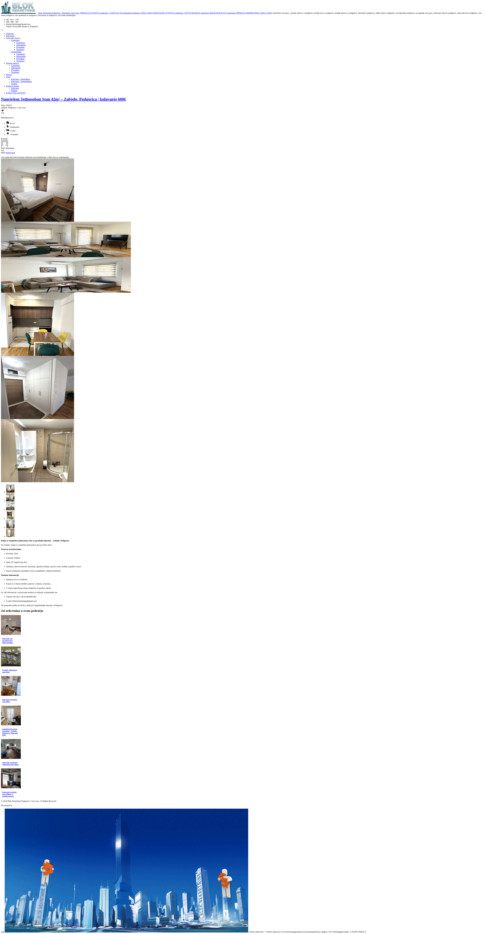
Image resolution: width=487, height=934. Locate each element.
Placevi (9, 75)
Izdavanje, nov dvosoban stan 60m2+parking (7, 641)
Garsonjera (20, 43)
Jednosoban (21, 45)
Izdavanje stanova (13, 38)
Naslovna (10, 33)
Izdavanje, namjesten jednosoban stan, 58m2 (10, 764)
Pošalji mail (10, 153)
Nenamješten (16, 52)
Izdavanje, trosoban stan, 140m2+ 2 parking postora (9, 794)
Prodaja (14, 84)
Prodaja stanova (12, 63)
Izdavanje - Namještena (20, 79)
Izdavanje (15, 88)
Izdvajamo (10, 36)
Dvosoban (20, 47)
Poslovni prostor (12, 86)
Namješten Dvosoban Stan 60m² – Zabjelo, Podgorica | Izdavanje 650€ (10, 732)
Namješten (15, 40)
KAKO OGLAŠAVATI (15, 93)
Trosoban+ (20, 49)
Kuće (8, 77)
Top (2, 932)
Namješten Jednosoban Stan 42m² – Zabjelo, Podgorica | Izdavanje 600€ (63, 99)
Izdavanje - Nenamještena (21, 81)
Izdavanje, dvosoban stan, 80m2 (9, 701)
